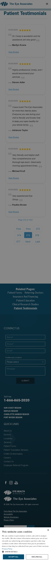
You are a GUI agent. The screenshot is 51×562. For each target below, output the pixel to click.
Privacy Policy (7, 549)
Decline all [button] (37, 557)
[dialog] (25, 544)
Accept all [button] (13, 557)
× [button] (48, 530)
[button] (25, 551)
